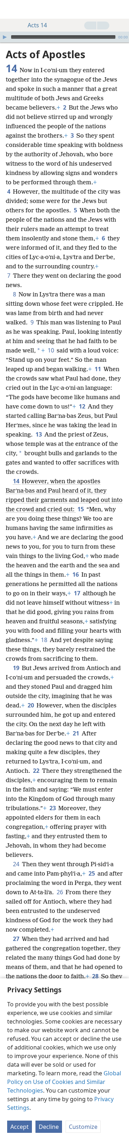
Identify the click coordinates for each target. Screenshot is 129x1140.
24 (16, 864)
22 (36, 771)
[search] (120, 9)
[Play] (5, 37)
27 (16, 939)
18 (44, 640)
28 (96, 976)
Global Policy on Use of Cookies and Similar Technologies (64, 1081)
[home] (10, 9)
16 (76, 574)
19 (16, 668)
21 (76, 733)
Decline (49, 1127)
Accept (19, 1127)
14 (16, 481)
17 (77, 593)
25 (92, 873)
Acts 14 (37, 25)
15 (81, 509)
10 (51, 350)
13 (39, 434)
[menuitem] (10, 9)
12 (82, 406)
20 (31, 705)
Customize (83, 1127)
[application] (64, 37)
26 (60, 892)
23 (53, 808)
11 (98, 369)
